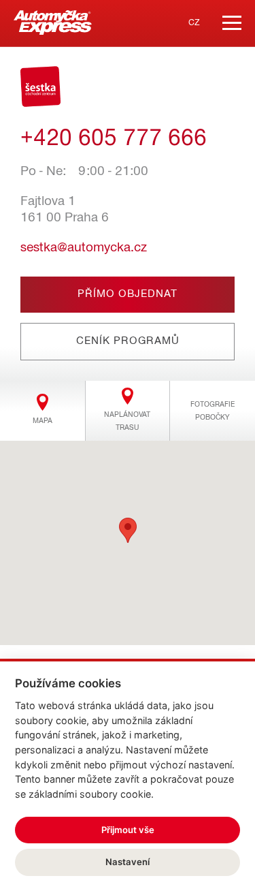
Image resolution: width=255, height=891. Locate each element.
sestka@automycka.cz (83, 248)
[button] (128, 530)
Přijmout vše (127, 829)
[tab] (42, 411)
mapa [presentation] (42, 420)
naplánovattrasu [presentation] (127, 421)
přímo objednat (127, 294)
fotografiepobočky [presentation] (212, 411)
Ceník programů (128, 341)
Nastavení (127, 861)
